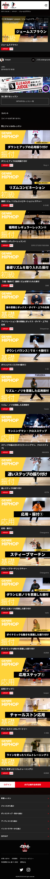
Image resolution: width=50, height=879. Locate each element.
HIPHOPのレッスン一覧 (25, 101)
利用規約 (14, 858)
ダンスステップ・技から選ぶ (11, 813)
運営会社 (23, 862)
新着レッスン (6, 798)
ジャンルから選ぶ (7, 806)
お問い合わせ (5, 858)
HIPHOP (14, 11)
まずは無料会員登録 (32, 785)
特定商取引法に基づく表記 (9, 862)
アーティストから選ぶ (9, 821)
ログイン (7, 785)
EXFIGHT (4, 836)
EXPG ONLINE (5, 11)
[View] (46, 20)
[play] (25, 29)
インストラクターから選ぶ (11, 829)
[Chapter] (40, 20)
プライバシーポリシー (27, 858)
